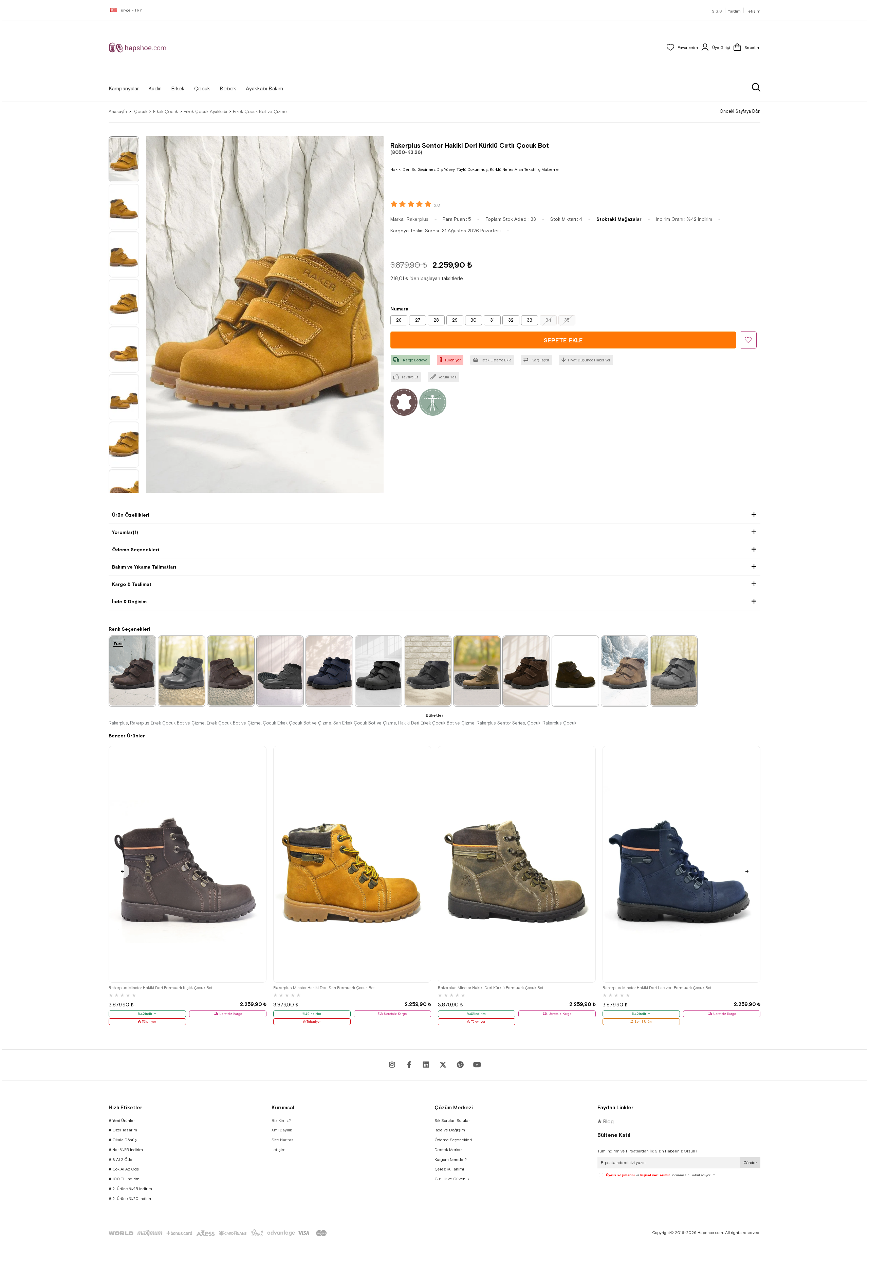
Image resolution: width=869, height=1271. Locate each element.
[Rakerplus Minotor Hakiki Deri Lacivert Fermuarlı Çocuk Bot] (681, 864)
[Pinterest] (459, 1064)
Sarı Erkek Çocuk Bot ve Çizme (364, 723)
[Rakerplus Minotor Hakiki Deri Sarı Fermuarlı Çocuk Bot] (352, 864)
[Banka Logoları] (219, 1233)
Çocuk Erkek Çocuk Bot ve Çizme (297, 723)
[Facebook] (409, 1064)
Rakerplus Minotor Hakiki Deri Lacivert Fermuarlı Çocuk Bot (657, 987)
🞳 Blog (605, 1121)
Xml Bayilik (282, 1130)
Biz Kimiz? (281, 1120)
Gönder (750, 1162)
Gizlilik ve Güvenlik (451, 1179)
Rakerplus (118, 723)
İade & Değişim (129, 601)
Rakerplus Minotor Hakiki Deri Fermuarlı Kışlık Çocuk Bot (160, 987)
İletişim (753, 11)
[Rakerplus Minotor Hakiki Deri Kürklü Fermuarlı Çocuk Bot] (516, 864)
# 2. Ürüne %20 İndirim (130, 1198)
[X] (442, 1064)
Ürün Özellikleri (130, 515)
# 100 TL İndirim (124, 1179)
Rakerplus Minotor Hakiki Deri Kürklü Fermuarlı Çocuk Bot (490, 987)
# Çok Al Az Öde (124, 1169)
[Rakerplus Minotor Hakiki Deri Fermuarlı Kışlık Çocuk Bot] (187, 864)
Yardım (734, 11)
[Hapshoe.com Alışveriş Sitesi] (137, 47)
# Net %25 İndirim (126, 1149)
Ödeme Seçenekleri (135, 549)
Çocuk (533, 723)
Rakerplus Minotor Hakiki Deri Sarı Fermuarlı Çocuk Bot (324, 987)
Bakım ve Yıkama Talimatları (144, 567)
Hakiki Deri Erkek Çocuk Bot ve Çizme (436, 723)
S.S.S (717, 11)
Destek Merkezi (448, 1149)
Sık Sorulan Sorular (452, 1120)
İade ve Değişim (449, 1130)
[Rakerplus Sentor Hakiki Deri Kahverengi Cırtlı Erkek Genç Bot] (132, 670)
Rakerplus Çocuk (559, 723)
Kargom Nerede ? (450, 1159)
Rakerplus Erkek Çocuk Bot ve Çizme (167, 723)
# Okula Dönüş (123, 1140)
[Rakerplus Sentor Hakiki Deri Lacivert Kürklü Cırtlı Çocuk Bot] (329, 670)
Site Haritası (283, 1140)
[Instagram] (392, 1064)
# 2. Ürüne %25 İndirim (130, 1188)
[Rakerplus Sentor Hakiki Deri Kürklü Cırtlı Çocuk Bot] (231, 670)
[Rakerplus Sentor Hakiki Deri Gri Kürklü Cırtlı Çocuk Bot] (674, 670)
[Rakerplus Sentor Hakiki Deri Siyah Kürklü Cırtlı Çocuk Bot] (182, 670)
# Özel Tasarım (123, 1130)
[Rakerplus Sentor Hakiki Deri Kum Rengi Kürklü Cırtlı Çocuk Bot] (477, 670)
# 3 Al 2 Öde (120, 1159)
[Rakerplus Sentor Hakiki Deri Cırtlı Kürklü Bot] (280, 670)
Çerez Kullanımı (449, 1169)
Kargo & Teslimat (131, 584)
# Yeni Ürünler (122, 1120)
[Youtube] (426, 1064)
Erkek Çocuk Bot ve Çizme (234, 723)
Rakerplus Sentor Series (501, 723)
